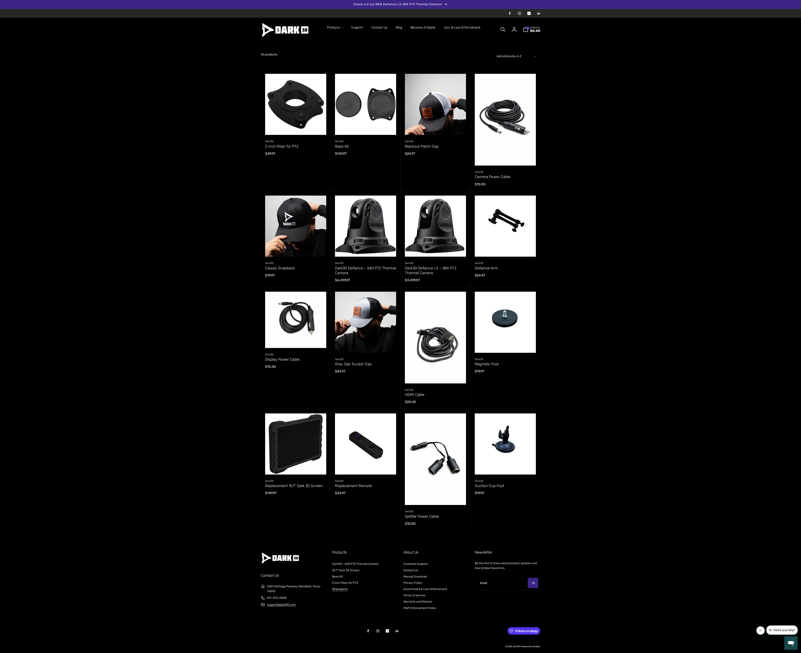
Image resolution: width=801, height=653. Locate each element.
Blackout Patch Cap (421, 146)
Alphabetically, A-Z (508, 56)
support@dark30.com (281, 605)
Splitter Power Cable (422, 516)
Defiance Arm (486, 268)
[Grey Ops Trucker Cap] (365, 345)
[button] (335, 27)
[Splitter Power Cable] (435, 497)
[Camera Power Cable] (505, 157)
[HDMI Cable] (435, 375)
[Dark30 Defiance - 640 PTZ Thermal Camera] (365, 249)
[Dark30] (281, 564)
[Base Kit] (365, 127)
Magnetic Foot (487, 364)
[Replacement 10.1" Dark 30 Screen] (296, 466)
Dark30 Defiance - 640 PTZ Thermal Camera (365, 270)
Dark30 (516, 646)
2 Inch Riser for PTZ (281, 146)
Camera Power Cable (492, 177)
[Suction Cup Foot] (505, 466)
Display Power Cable (282, 359)
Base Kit (342, 146)
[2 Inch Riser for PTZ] (296, 127)
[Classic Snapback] (296, 249)
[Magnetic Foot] (505, 345)
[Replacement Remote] (365, 466)
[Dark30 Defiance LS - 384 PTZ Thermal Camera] (435, 249)
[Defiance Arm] (505, 249)
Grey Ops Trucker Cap (353, 364)
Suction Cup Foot (489, 485)
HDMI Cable (414, 394)
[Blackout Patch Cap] (435, 127)
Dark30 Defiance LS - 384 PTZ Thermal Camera (430, 270)
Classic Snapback (280, 268)
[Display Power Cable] (296, 340)
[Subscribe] (533, 583)
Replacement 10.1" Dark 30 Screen (294, 485)
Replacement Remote (353, 485)
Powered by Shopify (530, 646)
